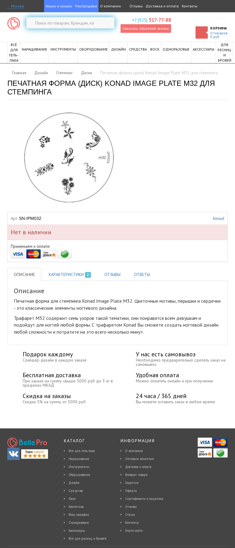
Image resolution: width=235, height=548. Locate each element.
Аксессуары (77, 530)
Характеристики (68, 274)
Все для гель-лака (82, 451)
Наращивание (79, 459)
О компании (110, 6)
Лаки (72, 498)
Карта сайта (134, 530)
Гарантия (132, 483)
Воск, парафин (79, 514)
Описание (24, 274)
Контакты (189, 6)
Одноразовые (79, 522)
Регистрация (215, 18)
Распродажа (86, 6)
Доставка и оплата (162, 6)
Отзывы (136, 6)
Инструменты (79, 467)
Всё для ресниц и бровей (87, 538)
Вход (197, 18)
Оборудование (79, 475)
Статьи (130, 514)
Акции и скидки (59, 6)
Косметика (76, 506)
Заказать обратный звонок (145, 28)
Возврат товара (136, 475)
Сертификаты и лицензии (144, 498)
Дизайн (74, 483)
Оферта (131, 491)
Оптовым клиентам (139, 459)
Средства (76, 491)
